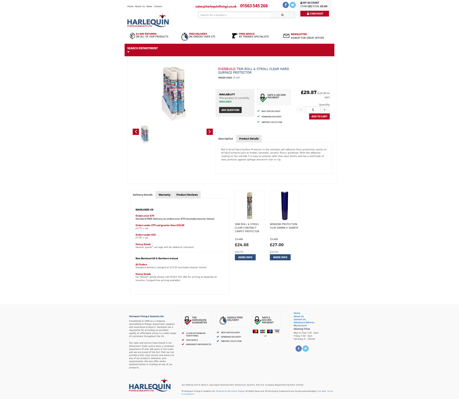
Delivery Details (143, 194)
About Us (140, 6)
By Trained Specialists (254, 35)
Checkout (316, 13)
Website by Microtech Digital (230, 391)
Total (316, 6)
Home (130, 6)
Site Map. (322, 391)
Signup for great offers (307, 35)
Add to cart (319, 116)
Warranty (164, 194)
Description (225, 138)
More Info (245, 257)
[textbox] (234, 15)
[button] (136, 132)
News (149, 6)
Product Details (249, 138)
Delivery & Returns (304, 322)
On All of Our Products (152, 35)
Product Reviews (187, 194)
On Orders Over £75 (202, 35)
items (304, 6)
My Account (310, 2)
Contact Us (300, 319)
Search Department (142, 48)
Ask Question (230, 110)
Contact (158, 6)
